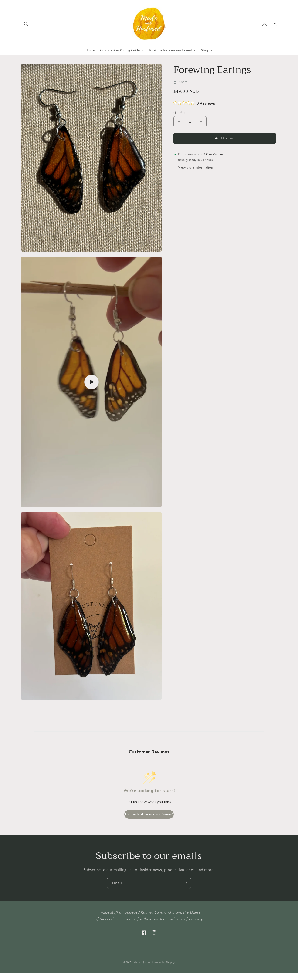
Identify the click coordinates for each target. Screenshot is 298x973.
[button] (26, 24)
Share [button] (183, 82)
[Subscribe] (185, 883)
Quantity (179, 112)
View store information (195, 167)
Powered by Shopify (163, 962)
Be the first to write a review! (149, 814)
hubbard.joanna (142, 962)
